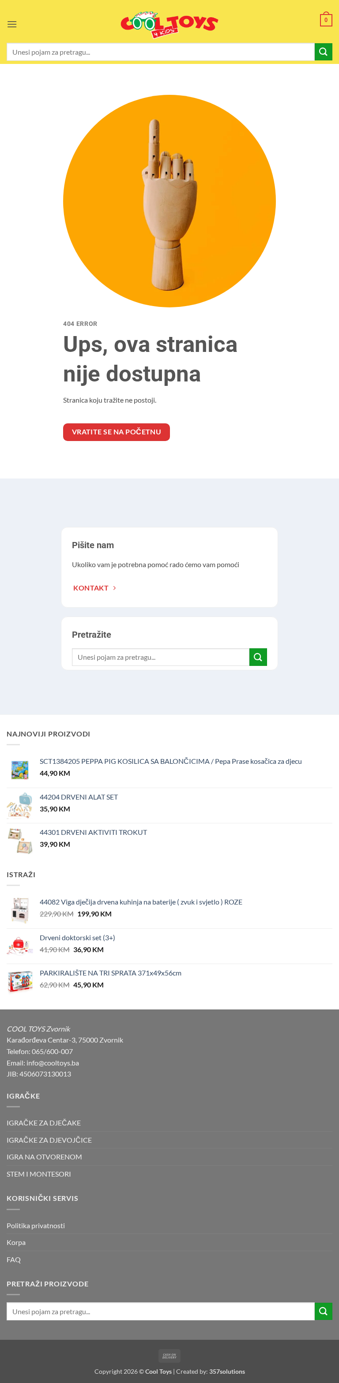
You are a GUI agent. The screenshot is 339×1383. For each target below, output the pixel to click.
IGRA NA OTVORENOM (44, 1156)
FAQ (14, 1259)
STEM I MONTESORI (39, 1174)
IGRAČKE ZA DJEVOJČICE (49, 1140)
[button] (12, 24)
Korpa (16, 1242)
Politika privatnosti (36, 1225)
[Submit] (323, 51)
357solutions (227, 1371)
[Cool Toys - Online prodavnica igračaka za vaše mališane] (169, 25)
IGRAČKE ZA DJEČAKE (44, 1122)
